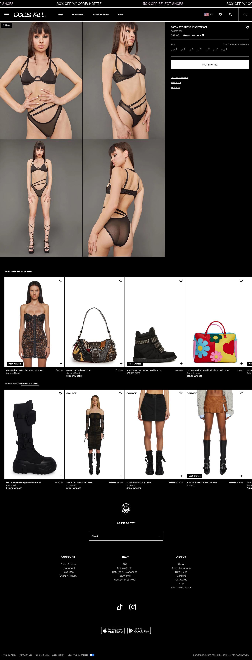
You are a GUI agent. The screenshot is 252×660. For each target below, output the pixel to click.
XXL (223, 50)
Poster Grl (176, 31)
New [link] (60, 14)
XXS (173, 50)
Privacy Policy (9, 655)
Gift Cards (181, 580)
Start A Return (68, 576)
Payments (125, 576)
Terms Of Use (26, 655)
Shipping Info (124, 568)
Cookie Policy (42, 655)
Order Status (68, 564)
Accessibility (58, 655)
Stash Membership (181, 587)
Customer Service (124, 580)
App (181, 584)
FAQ (125, 564)
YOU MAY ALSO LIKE (18, 271)
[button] (78, 4)
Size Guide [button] (176, 83)
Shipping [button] (175, 88)
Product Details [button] (179, 78)
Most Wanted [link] (101, 14)
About (181, 564)
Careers (181, 576)
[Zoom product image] (41, 80)
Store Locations (181, 568)
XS (182, 50)
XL (214, 50)
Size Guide (181, 572)
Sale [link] (120, 14)
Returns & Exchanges (124, 572)
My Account (68, 568)
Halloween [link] (78, 14)
